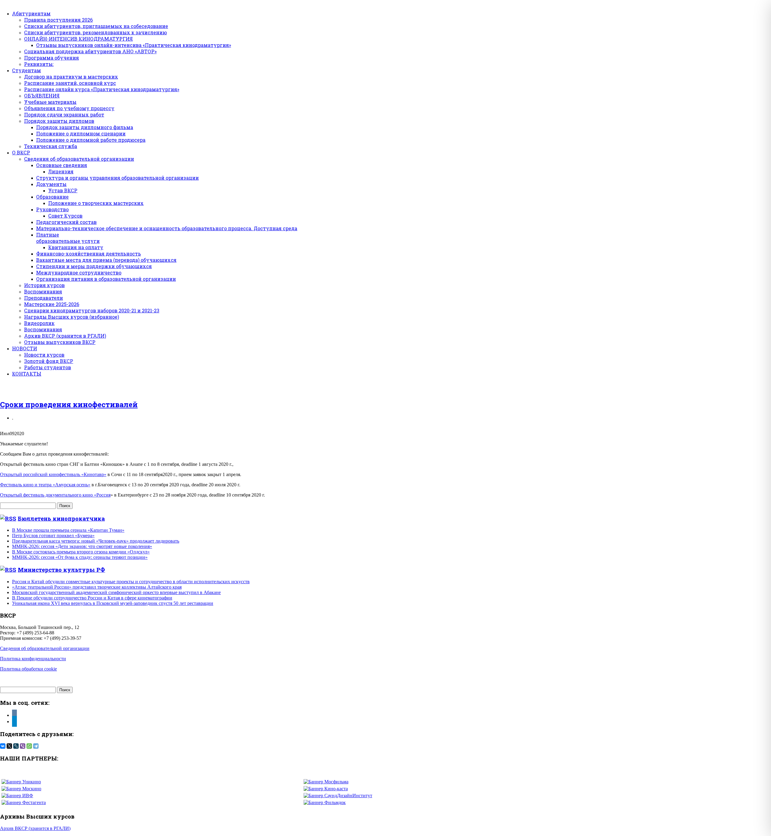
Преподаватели (43, 298)
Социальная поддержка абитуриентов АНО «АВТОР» (90, 51)
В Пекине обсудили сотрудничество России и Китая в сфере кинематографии (92, 597)
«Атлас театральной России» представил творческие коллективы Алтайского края (97, 587)
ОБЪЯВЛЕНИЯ (42, 95)
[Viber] (22, 746)
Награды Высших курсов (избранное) (71, 317)
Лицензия (60, 171)
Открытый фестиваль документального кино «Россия (55, 494)
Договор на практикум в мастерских (71, 76)
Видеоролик (39, 323)
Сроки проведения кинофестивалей (69, 404)
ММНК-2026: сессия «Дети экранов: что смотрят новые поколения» (82, 546)
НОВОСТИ (24, 348)
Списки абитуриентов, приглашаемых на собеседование (96, 26)
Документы (51, 184)
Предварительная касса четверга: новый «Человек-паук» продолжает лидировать (95, 540)
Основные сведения (61, 165)
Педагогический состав (66, 222)
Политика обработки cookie (28, 668)
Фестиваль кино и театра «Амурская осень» (45, 484)
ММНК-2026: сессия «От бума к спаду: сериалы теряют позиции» (80, 557)
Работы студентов (47, 367)
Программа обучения (51, 57)
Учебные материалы (50, 102)
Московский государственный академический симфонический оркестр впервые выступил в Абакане (116, 592)
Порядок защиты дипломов (59, 121)
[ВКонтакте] (2, 746)
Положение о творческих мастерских (96, 203)
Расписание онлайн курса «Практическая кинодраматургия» (101, 89)
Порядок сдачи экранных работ (64, 114)
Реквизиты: (39, 64)
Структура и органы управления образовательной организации (117, 178)
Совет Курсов (65, 215)
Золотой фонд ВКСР (48, 361)
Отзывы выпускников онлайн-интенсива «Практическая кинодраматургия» (133, 45)
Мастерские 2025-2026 (51, 304)
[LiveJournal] (16, 746)
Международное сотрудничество (78, 272)
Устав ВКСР (62, 190)
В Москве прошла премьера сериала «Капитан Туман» (68, 530)
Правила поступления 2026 (58, 20)
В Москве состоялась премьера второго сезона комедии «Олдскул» (81, 551)
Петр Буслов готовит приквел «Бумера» (53, 535)
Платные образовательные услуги (68, 237)
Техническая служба (50, 146)
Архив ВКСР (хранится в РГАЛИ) (65, 336)
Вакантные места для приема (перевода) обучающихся (106, 260)
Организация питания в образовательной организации (106, 279)
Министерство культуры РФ (61, 569)
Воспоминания (43, 291)
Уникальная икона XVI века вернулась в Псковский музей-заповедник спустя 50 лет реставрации (112, 603)
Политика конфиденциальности (33, 658)
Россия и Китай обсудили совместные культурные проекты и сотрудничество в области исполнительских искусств (131, 581)
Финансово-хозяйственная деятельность (88, 253)
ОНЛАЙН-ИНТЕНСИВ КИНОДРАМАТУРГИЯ (78, 39)
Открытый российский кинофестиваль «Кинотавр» (53, 474)
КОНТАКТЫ (26, 373)
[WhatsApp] (29, 746)
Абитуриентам (31, 13)
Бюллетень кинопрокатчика (61, 518)
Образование (52, 197)
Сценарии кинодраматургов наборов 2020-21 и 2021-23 (91, 310)
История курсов (44, 285)
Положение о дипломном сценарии (81, 133)
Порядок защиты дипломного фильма (84, 127)
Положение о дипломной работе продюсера (90, 140)
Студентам (26, 70)
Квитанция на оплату (75, 247)
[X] (9, 746)
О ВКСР (21, 152)
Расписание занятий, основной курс (70, 83)
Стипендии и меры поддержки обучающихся (94, 266)
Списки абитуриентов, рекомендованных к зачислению (95, 32)
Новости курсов (44, 354)
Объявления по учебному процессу (69, 108)
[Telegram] (36, 746)
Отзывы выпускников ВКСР (59, 342)
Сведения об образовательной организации (79, 159)
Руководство (52, 209)
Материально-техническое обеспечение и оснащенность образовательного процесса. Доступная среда (166, 228)
